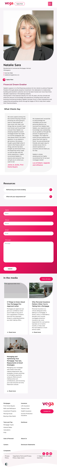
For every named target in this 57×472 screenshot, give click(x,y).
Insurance (24, 403)
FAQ (4, 432)
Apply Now (19, 4)
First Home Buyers (9, 406)
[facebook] (43, 453)
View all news (46, 279)
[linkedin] (47, 453)
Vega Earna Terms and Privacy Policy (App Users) (22, 457)
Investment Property (9, 411)
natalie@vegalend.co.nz (11, 75)
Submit (10, 269)
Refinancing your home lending (16, 190)
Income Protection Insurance (26, 414)
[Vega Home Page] (9, 3)
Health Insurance (26, 411)
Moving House (7, 413)
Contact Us (47, 411)
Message (8, 240)
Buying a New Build (9, 416)
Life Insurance (25, 406)
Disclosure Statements (28, 444)
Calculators (6, 430)
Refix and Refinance (9, 408)
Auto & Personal (8, 438)
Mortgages (6, 403)
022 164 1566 (8, 73)
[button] (50, 4)
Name (7, 210)
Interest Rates (7, 427)
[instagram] (50, 453)
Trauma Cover (25, 408)
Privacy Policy (7, 457)
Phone (7, 220)
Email (7, 230)
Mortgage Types (8, 425)
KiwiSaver (24, 422)
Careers (5, 444)
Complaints (7, 451)
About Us (24, 438)
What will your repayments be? (16, 196)
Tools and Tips (8, 422)
